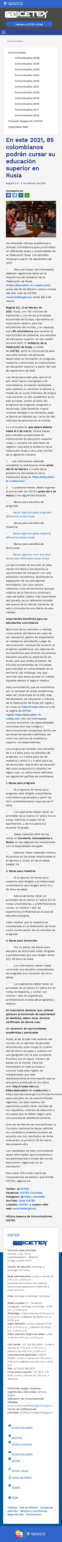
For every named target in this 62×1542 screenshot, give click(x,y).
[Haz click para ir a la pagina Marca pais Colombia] (20, 1534)
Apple (15, 1497)
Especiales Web (18, 126)
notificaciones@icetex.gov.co (36, 1412)
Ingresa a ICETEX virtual (29, 24)
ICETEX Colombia (31, 1192)
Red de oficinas (29, 1507)
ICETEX (23, 1204)
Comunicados (17, 52)
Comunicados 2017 (27, 109)
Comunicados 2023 (27, 75)
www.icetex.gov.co (24, 1208)
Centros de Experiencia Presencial (27, 1286)
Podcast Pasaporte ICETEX (25, 121)
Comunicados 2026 (27, 57)
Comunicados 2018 (27, 103)
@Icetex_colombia (33, 1196)
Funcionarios (33, 1514)
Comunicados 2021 (27, 86)
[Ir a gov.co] (13, 3)
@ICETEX (23, 1188)
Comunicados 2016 (27, 115)
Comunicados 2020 (27, 92)
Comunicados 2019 (27, 98)
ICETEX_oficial (20, 1470)
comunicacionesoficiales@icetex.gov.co (30, 1405)
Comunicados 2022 (27, 80)
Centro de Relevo (22, 1477)
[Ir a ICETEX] (26, 14)
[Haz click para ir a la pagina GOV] (36, 1534)
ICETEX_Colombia (22, 1444)
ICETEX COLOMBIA (22, 1427)
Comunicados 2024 (27, 69)
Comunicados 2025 (27, 63)
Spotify (16, 1487)
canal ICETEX (26, 1200)
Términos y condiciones (33, 1511)
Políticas (12, 1507)
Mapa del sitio (16, 1514)
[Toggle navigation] (4, 32)
